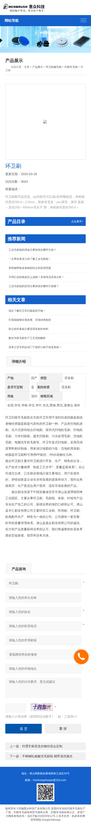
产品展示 (37, 67)
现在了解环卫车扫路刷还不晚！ (27, 310)
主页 (26, 67)
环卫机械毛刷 (54, 67)
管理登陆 (35, 819)
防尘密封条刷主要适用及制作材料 (28, 329)
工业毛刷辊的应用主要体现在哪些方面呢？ (34, 286)
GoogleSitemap (51, 819)
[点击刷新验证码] (42, 707)
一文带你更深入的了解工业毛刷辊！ (30, 258)
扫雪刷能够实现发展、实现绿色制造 (30, 319)
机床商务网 (78, 816)
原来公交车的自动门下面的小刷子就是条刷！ (35, 347)
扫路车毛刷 (71, 67)
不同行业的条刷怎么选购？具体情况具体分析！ (36, 277)
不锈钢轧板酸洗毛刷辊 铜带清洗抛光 (47, 756)
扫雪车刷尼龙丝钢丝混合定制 (42, 746)
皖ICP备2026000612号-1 (43, 816)
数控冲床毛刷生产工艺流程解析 (27, 338)
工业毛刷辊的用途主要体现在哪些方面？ (32, 249)
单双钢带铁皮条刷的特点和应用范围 (30, 268)
